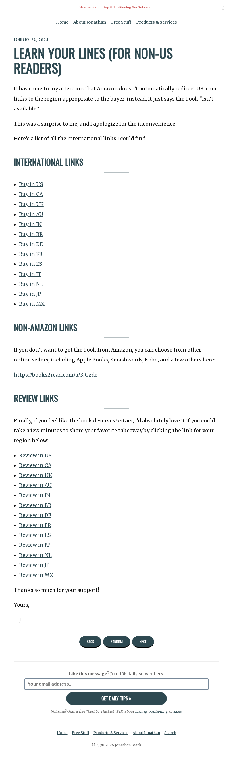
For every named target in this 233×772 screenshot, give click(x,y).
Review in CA (35, 465)
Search (170, 733)
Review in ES (35, 535)
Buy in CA (31, 194)
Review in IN (34, 495)
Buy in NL (31, 284)
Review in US (35, 455)
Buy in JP (30, 294)
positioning (157, 711)
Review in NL (35, 555)
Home (62, 22)
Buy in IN (30, 224)
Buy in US (31, 184)
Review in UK (35, 475)
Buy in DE (31, 244)
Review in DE (35, 515)
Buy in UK (31, 204)
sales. (177, 711)
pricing (141, 711)
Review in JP (34, 565)
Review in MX (36, 575)
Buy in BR (31, 234)
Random (117, 641)
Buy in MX (32, 304)
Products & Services (156, 22)
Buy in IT (30, 274)
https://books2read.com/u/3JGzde (55, 375)
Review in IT (34, 545)
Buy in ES (30, 264)
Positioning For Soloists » (133, 7)
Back (90, 641)
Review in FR (35, 525)
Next (143, 641)
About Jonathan (89, 22)
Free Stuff (121, 22)
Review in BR (35, 505)
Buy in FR (31, 254)
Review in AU (35, 485)
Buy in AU (31, 214)
